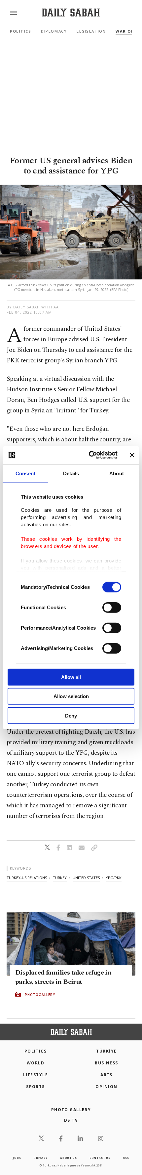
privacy (41, 1158)
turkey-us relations (27, 877)
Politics (20, 31)
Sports (35, 1086)
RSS (126, 1158)
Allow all (71, 677)
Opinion (106, 1086)
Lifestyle (35, 1075)
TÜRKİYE (106, 1051)
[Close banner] (132, 455)
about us (68, 1158)
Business (106, 1063)
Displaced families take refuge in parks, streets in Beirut (63, 977)
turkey (60, 877)
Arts (106, 1075)
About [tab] (116, 473)
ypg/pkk (114, 877)
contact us (99, 1158)
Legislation (91, 31)
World (35, 1063)
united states (86, 877)
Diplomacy (54, 31)
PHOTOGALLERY (40, 994)
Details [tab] (71, 473)
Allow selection (71, 696)
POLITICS (35, 1051)
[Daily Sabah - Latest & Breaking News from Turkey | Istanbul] (71, 13)
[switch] (111, 607)
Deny (71, 715)
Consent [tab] (25, 473)
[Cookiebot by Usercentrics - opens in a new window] (89, 455)
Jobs (17, 1158)
